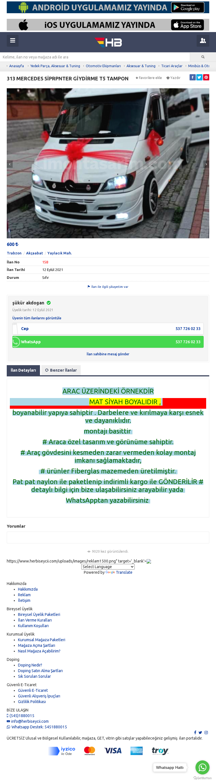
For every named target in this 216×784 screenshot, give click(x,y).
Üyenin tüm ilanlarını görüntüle (36, 318)
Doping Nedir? (30, 665)
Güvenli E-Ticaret (33, 690)
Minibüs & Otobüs (202, 66)
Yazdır (175, 78)
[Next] (206, 164)
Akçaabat (34, 253)
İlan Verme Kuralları (35, 620)
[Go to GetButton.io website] (203, 778)
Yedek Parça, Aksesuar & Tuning (55, 66)
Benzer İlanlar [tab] (63, 370)
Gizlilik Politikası (32, 701)
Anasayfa (16, 66)
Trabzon (14, 253)
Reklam (24, 595)
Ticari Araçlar (172, 66)
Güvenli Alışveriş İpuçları (39, 696)
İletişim (24, 600)
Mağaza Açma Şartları (36, 645)
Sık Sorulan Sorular (34, 676)
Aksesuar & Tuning (141, 66)
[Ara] (203, 57)
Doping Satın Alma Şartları (40, 670)
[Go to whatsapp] (202, 767)
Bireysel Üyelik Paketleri (39, 614)
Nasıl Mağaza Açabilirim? (39, 651)
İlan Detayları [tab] (23, 370)
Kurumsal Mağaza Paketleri (41, 640)
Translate (124, 572)
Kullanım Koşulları (33, 625)
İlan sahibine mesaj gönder (108, 354)
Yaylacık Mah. (60, 253)
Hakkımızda (28, 589)
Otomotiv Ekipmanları (103, 66)
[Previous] (10, 164)
